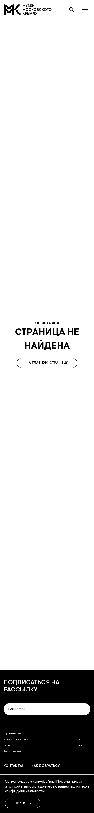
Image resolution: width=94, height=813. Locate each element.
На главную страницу (47, 363)
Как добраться (45, 766)
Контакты (13, 766)
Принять (22, 803)
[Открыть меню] (84, 10)
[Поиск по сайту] (71, 10)
